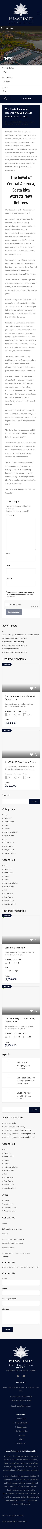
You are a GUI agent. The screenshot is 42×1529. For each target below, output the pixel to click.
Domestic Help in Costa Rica (15, 645)
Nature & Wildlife (11, 832)
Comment (10, 515)
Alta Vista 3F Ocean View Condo (20, 762)
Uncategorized (10, 853)
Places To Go (9, 843)
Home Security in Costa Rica (15, 652)
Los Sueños (21, 1419)
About (21, 1439)
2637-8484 (21, 1068)
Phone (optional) (9, 1299)
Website (9, 578)
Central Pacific (22, 1431)
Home (32, 122)
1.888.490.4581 (18, 1240)
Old (5, 839)
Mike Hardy (22, 1062)
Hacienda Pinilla (21, 1423)
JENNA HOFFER (25, 1130)
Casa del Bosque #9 (15, 947)
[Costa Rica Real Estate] (21, 23)
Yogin (13, 1123)
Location (5, 88)
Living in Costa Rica (12, 649)
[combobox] (21, 72)
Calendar (7, 818)
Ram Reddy (20, 1127)
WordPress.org (9, 1211)
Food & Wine (9, 822)
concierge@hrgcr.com (25, 1081)
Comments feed (10, 1207)
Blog (5, 815)
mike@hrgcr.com (23, 1066)
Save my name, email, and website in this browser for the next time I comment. (20, 595)
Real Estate (8, 846)
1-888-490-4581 (9, 28)
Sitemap (5, 1256)
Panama (21, 1435)
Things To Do (9, 850)
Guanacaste (22, 1427)
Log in (6, 1200)
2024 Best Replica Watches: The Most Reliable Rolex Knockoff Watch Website (20, 636)
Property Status (8, 68)
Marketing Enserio (19, 1521)
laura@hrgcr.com (24, 1096)
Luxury (6, 829)
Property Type (7, 78)
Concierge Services (26, 1077)
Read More (21, 686)
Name (9, 553)
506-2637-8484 (22, 1083)
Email (8, 566)
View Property (21, 938)
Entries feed (8, 1204)
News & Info (10, 124)
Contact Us (21, 1443)
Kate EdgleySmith (28, 1134)
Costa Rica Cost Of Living (14, 642)
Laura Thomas (23, 1093)
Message (5, 1309)
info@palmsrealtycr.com (12, 1229)
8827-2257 (20, 1098)
